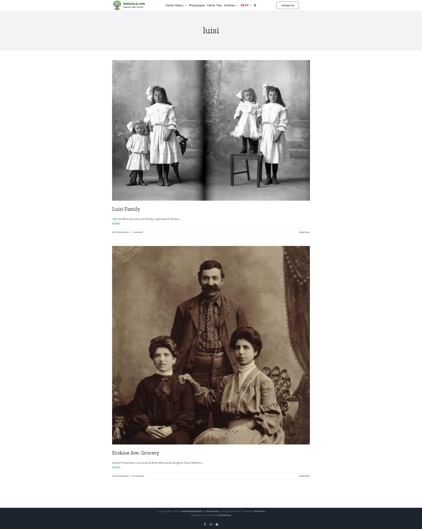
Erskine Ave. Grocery (135, 453)
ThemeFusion (212, 511)
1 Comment (137, 232)
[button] (255, 5)
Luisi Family (126, 209)
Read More (304, 232)
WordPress (259, 511)
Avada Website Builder (191, 511)
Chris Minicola (122, 232)
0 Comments (138, 475)
